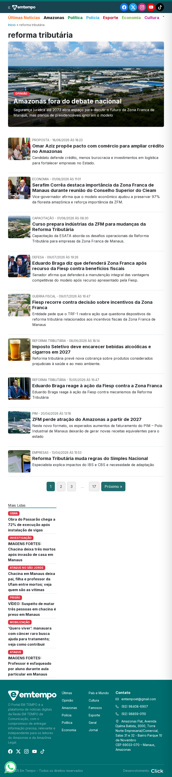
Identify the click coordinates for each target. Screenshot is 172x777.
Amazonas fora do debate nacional (67, 101)
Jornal (93, 730)
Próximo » (113, 486)
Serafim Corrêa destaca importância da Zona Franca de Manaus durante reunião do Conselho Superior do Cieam (94, 187)
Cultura (151, 17)
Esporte (110, 17)
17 (94, 486)
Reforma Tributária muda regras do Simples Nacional (90, 458)
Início (12, 25)
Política (75, 17)
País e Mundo (99, 693)
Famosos (95, 708)
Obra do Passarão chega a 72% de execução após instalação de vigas (31, 524)
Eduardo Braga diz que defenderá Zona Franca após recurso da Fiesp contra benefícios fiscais (89, 265)
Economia (131, 17)
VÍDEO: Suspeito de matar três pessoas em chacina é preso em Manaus (32, 609)
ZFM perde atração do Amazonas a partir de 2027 (87, 419)
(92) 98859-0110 (133, 714)
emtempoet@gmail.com (138, 699)
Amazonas (54, 17)
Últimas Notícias (24, 17)
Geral (93, 722)
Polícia (92, 17)
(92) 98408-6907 (134, 706)
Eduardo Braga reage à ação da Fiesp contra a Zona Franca (97, 385)
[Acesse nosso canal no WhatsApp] (10, 767)
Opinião (67, 700)
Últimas (67, 693)
